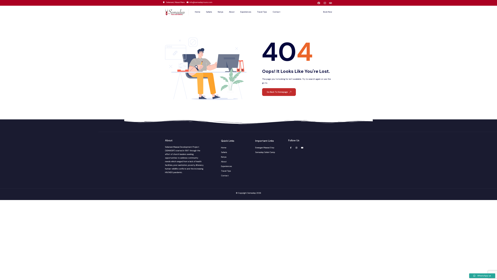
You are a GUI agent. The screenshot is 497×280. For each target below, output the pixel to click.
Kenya (220, 12)
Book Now (327, 12)
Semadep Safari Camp (265, 152)
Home (197, 12)
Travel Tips (262, 12)
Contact (276, 12)
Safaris (209, 12)
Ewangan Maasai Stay (264, 147)
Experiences (245, 12)
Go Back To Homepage (277, 92)
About (232, 12)
